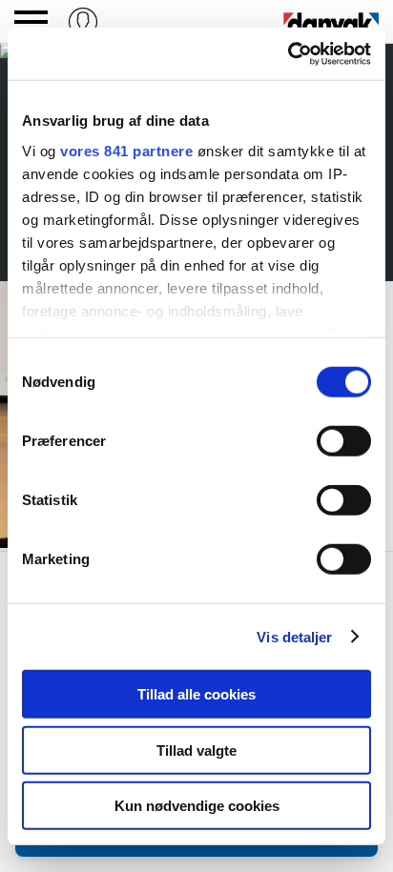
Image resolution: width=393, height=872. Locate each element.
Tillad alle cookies (196, 694)
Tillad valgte (196, 749)
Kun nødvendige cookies (196, 806)
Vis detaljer (294, 636)
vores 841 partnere (126, 150)
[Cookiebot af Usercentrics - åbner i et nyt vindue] (287, 53)
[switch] (344, 441)
